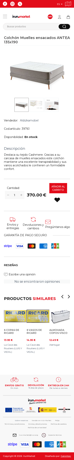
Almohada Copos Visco (58, 331)
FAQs (57, 420)
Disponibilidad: (13, 137)
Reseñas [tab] (11, 265)
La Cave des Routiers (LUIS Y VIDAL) (13, 348)
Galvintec (66, 456)
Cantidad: (13, 188)
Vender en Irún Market (41, 420)
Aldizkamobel (29, 120)
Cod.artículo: (12, 129)
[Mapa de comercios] (68, 3)
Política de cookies (59, 424)
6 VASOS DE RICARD (34, 331)
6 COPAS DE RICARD (11, 331)
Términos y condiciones (15, 424)
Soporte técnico (55, 435)
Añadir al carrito (58, 188)
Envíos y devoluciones (37, 424)
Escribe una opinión (22, 274)
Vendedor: (11, 120)
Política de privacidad (37, 428)
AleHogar (54, 344)
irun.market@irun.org (28, 435)
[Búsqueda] (64, 26)
